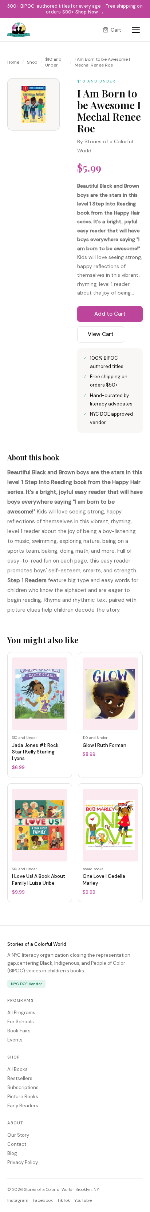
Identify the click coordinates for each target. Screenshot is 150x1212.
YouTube (83, 1200)
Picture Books (22, 1096)
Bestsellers (19, 1078)
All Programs (21, 1012)
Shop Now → (89, 12)
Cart (116, 30)
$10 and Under (53, 62)
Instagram (17, 1200)
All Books (17, 1069)
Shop (32, 62)
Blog (12, 1153)
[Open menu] (136, 30)
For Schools (20, 1022)
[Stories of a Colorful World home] (18, 30)
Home (13, 62)
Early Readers (22, 1106)
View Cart (101, 334)
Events (15, 1040)
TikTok (63, 1200)
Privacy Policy (22, 1162)
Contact (16, 1144)
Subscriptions (23, 1087)
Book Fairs (19, 1031)
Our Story (18, 1135)
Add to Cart (110, 313)
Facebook (43, 1200)
